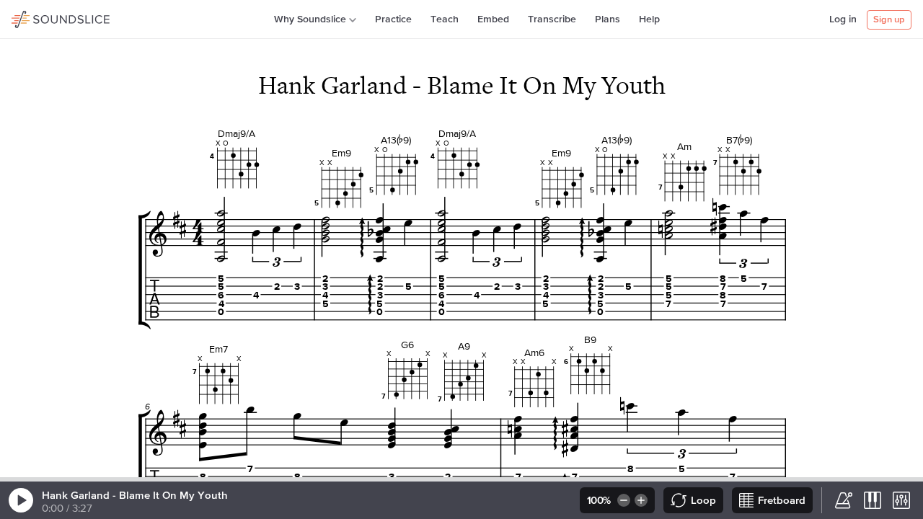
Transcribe (552, 19)
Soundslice (39, 17)
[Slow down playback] (622, 500)
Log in (843, 19)
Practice (393, 19)
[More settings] (901, 500)
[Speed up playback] (642, 500)
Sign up (889, 20)
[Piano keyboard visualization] (873, 500)
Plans (607, 19)
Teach (444, 19)
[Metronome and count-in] (844, 500)
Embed (493, 19)
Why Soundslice (310, 19)
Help (649, 19)
